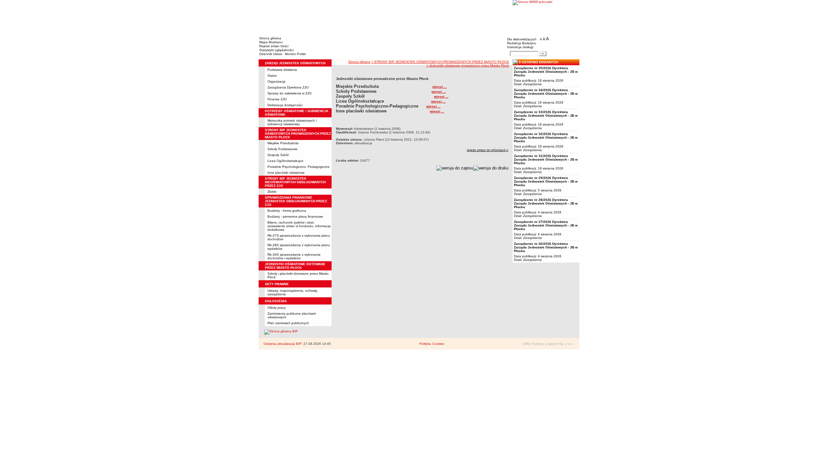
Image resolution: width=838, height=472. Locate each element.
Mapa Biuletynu (271, 42)
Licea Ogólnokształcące (285, 161)
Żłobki (271, 191)
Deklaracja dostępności (284, 105)
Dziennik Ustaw (270, 54)
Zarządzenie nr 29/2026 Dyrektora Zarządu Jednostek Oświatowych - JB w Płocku (546, 181)
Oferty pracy (276, 307)
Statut (272, 75)
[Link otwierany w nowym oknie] (546, 17)
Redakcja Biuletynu (521, 43)
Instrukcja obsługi (520, 47)
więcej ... (439, 86)
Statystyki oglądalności (276, 50)
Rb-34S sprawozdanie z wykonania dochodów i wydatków (293, 256)
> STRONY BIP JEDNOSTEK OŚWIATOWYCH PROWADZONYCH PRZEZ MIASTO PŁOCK (440, 62)
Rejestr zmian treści (273, 46)
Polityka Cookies (431, 343)
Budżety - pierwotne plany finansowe (295, 216)
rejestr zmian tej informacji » (487, 150)
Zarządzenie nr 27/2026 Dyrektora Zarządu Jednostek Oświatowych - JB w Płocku (546, 225)
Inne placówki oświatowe (286, 172)
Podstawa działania (282, 69)
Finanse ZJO (277, 99)
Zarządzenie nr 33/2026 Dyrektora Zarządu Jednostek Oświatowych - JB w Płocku (546, 115)
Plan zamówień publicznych (288, 323)
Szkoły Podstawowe (282, 149)
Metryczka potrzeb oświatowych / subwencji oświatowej (292, 122)
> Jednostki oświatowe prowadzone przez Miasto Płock (467, 65)
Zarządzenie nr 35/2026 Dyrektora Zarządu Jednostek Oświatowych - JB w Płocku (546, 71)
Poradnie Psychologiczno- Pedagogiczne (298, 166)
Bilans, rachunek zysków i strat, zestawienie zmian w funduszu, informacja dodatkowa (299, 226)
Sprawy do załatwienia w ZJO (289, 93)
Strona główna (270, 38)
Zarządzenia (532, 84)
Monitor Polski (295, 54)
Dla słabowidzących (522, 39)
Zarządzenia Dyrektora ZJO (288, 87)
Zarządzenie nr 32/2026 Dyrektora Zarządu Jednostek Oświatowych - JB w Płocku (546, 137)
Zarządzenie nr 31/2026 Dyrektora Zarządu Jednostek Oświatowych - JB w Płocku (546, 159)
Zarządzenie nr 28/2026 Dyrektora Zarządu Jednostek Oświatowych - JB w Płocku (546, 203)
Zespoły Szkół (277, 155)
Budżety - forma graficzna (286, 210)
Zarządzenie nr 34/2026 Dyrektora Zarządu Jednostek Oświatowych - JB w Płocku (546, 93)
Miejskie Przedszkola (283, 143)
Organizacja (276, 81)
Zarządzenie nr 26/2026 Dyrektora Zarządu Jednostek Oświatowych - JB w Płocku (546, 247)
